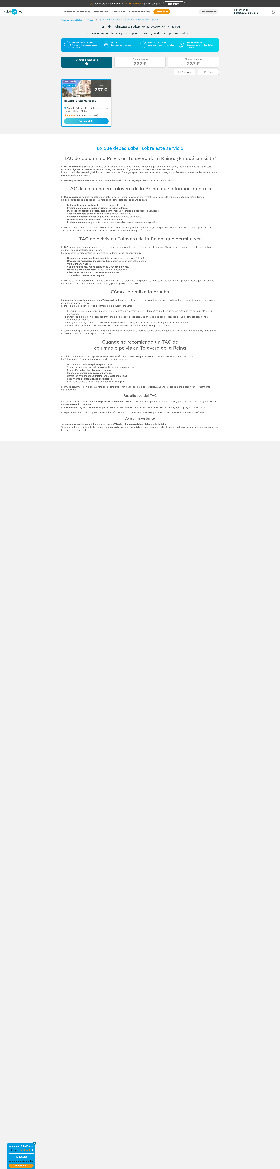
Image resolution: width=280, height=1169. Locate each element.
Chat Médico (118, 11)
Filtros (210, 72)
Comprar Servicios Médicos (76, 11)
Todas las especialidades (71, 20)
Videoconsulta (100, 11)
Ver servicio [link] (86, 121)
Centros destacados (87, 59)
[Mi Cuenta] (273, 11)
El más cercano (193, 62)
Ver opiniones (21, 1165)
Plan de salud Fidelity (139, 11)
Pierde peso (162, 11)
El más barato (140, 62)
